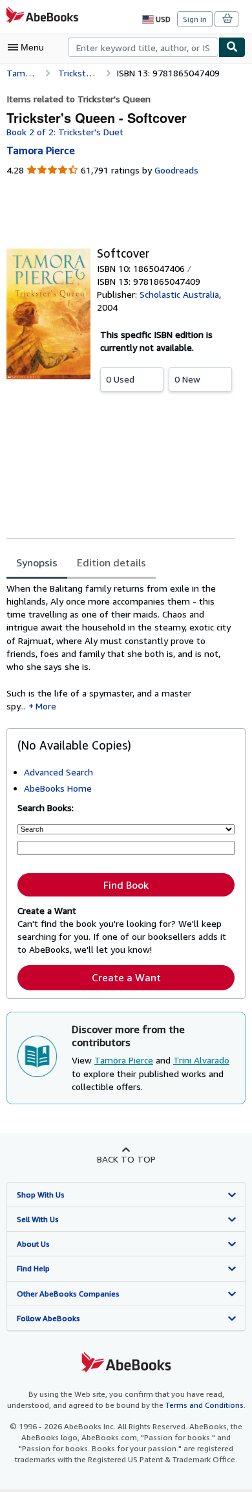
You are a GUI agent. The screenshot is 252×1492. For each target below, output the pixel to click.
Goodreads (176, 169)
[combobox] (143, 47)
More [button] (46, 705)
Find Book (126, 884)
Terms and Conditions (204, 1405)
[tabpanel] (120, 647)
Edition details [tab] (111, 562)
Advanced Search (58, 771)
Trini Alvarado (201, 1059)
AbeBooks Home (58, 788)
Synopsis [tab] (37, 562)
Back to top (126, 1158)
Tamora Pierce (123, 1059)
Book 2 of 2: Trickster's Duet (64, 131)
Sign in (195, 19)
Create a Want (126, 977)
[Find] (232, 47)
